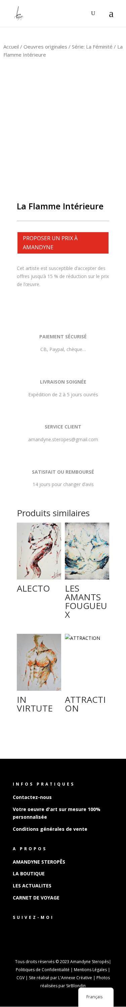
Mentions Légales (90, 969)
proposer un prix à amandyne (50, 242)
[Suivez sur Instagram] (31, 929)
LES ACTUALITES (32, 885)
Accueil (11, 46)
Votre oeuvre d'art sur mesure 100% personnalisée (56, 813)
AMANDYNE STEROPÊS (39, 862)
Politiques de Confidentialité (43, 969)
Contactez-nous (32, 797)
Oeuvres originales (45, 46)
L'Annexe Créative (75, 978)
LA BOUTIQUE (29, 873)
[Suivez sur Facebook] (18, 929)
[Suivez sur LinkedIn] (45, 929)
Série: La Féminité (92, 46)
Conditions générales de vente (50, 829)
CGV (20, 978)
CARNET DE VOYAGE (36, 897)
